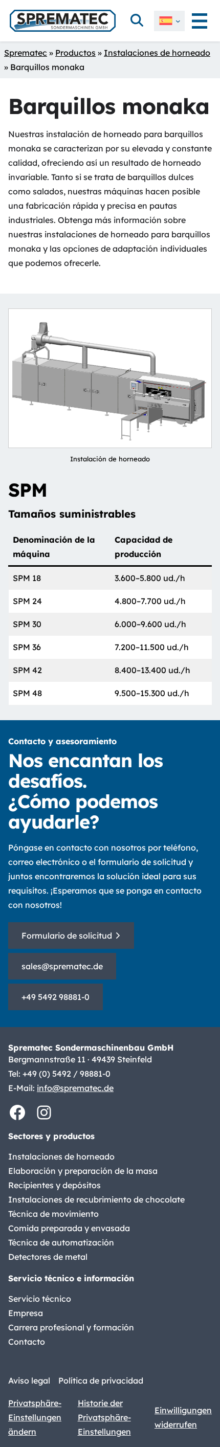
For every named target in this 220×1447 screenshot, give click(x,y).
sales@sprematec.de (62, 966)
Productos (75, 53)
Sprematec (25, 53)
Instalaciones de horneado (157, 53)
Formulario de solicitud (66, 935)
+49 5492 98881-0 (55, 997)
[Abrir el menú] (199, 21)
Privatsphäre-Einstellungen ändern (34, 1417)
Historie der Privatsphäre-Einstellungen (104, 1417)
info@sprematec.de (75, 1088)
